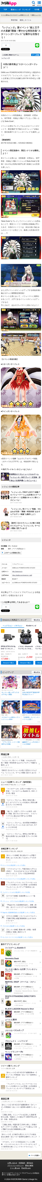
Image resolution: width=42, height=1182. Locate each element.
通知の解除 (29, 1165)
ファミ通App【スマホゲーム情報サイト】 (15, 15)
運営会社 (30, 1163)
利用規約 (22, 1163)
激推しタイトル (25, 20)
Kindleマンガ (31, 625)
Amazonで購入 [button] (8, 663)
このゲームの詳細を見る (12, 553)
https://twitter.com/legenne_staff (22, 575)
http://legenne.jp (17, 571)
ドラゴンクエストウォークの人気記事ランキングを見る (18, 879)
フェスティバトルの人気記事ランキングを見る (16, 892)
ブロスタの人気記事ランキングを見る (13, 926)
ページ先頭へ (35, 1155)
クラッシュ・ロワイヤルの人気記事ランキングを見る (18, 901)
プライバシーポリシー (15, 1165)
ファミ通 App (9, 3)
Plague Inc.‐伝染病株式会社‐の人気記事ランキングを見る (18, 912)
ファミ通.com (15, 1168)
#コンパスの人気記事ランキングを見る (13, 865)
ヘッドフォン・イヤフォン (12, 625)
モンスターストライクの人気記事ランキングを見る (17, 937)
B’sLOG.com (26, 1168)
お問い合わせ (12, 1163)
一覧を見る (36, 620)
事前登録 (14, 20)
